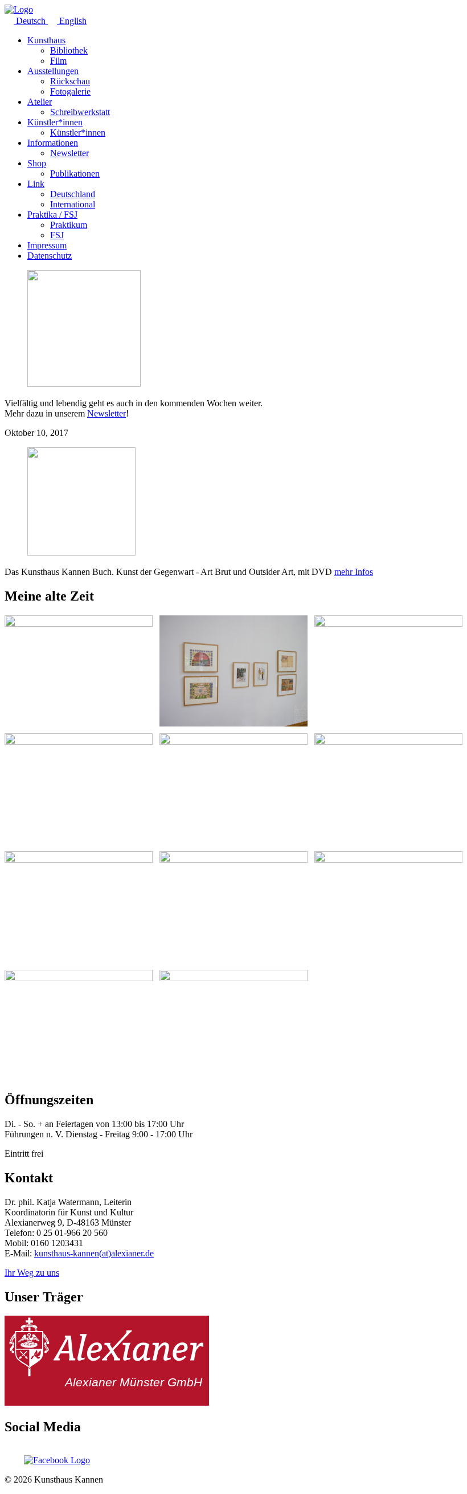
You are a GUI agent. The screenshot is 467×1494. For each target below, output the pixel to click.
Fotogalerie (70, 91)
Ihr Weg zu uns (32, 1272)
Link (35, 184)
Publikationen (75, 173)
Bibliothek (69, 50)
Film (58, 61)
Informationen (52, 143)
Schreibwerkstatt (80, 112)
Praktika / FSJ (52, 214)
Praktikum (68, 225)
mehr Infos (353, 572)
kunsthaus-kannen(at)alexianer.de (94, 1253)
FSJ (57, 235)
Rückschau (70, 81)
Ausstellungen (53, 71)
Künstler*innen (55, 122)
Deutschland (72, 194)
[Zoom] (79, 670)
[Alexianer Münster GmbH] (107, 1402)
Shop (36, 163)
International (72, 204)
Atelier (39, 102)
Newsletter (69, 153)
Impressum (47, 245)
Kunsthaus (46, 40)
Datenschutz (49, 255)
